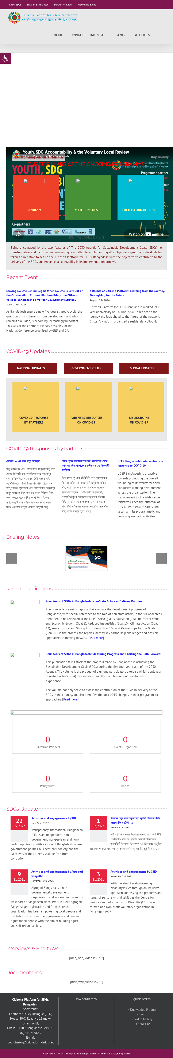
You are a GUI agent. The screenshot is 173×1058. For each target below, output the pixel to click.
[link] (5, 58)
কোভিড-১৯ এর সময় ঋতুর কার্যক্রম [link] (23, 461)
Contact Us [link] (143, 1024)
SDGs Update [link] (22, 809)
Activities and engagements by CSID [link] (134, 871)
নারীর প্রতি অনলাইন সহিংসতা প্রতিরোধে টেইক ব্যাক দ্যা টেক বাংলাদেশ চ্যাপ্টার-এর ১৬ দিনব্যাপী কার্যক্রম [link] (85, 465)
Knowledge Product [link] (143, 1010)
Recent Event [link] (22, 277)
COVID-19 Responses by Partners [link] (45, 449)
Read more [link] (96, 638)
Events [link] (143, 1014)
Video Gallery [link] (143, 1019)
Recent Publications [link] (29, 589)
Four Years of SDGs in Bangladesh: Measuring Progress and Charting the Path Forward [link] (103, 654)
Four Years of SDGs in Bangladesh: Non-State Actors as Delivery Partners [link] (94, 601)
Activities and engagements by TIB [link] (53, 818)
